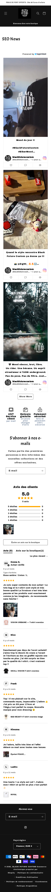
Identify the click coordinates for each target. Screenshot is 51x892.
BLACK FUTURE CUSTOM (24, 867)
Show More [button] (25, 397)
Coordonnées (41, 881)
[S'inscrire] (42, 470)
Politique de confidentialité (30, 873)
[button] (6, 13)
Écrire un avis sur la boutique (25, 542)
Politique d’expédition (27, 886)
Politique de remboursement (19, 881)
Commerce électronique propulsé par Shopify (27, 870)
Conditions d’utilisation (27, 877)
